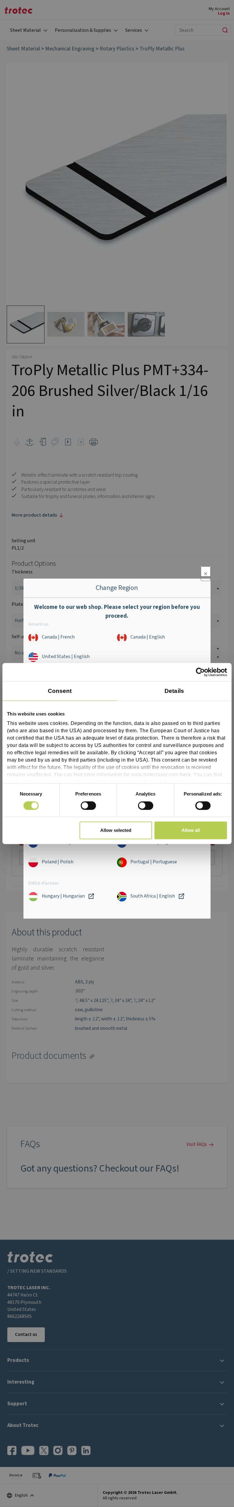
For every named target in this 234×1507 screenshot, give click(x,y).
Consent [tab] (60, 691)
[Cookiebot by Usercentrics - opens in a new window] (200, 672)
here (185, 774)
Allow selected (115, 830)
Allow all (191, 830)
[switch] (88, 805)
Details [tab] (174, 691)
